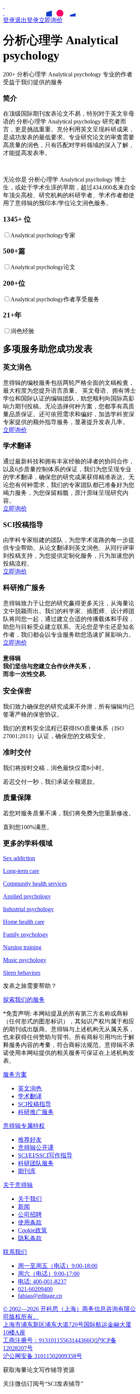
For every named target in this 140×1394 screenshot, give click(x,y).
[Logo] (3, 6)
